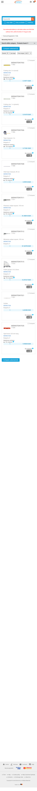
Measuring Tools (6, 39)
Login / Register (31, 2)
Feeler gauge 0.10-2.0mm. (11, 269)
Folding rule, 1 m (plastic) (11, 104)
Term (4, 774)
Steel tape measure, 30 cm (12, 172)
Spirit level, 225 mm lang (11, 333)
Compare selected (10, 48)
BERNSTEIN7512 (17, 231)
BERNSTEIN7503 (17, 96)
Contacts (24, 764)
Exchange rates (19, 777)
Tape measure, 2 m (9, 138)
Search (32, 19)
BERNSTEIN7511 (17, 198)
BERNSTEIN (7, 73)
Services (15, 764)
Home (7, 764)
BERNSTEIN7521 (17, 295)
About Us (28, 777)
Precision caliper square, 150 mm (14, 205)
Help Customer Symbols (28, 774)
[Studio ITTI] (18, 784)
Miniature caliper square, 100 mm (14, 239)
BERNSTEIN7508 (17, 164)
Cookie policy (16, 774)
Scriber (6, 303)
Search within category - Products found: (15, 43)
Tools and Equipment (8, 36)
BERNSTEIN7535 (17, 326)
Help (33, 764)
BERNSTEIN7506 (17, 130)
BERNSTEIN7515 (17, 262)
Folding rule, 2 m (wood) (11, 70)
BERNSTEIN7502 (17, 63)
